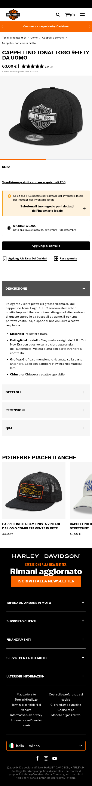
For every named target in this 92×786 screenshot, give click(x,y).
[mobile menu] (81, 14)
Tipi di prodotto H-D (14, 37)
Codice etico (66, 710)
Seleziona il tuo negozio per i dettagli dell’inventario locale (47, 208)
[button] (37, 66)
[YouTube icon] (54, 758)
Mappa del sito (26, 694)
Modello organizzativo (65, 715)
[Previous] (2, 26)
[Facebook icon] (37, 758)
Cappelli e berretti (53, 37)
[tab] (23, 159)
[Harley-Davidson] (46, 556)
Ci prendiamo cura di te (65, 704)
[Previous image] (8, 117)
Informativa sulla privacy (26, 715)
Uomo (34, 37)
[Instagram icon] (46, 758)
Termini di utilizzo (26, 699)
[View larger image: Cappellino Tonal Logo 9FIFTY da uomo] (46, 117)
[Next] (90, 26)
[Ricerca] (58, 14)
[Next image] (83, 117)
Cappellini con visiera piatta (19, 43)
